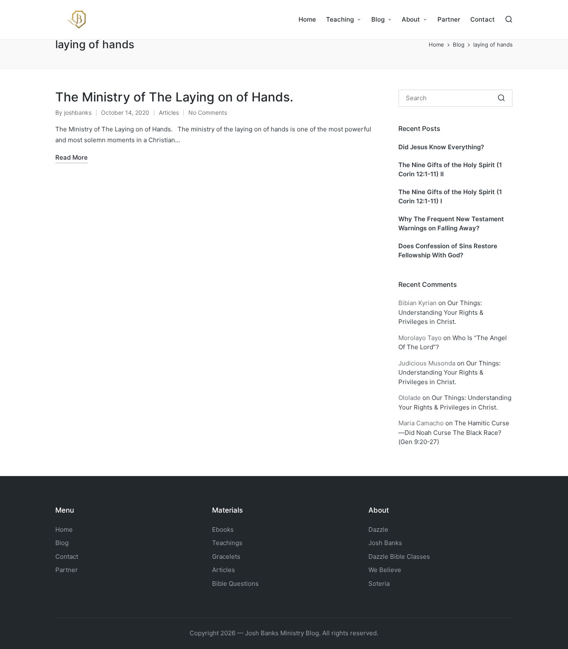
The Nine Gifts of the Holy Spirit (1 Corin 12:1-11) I (450, 196)
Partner (66, 570)
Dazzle (378, 529)
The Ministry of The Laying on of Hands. (174, 96)
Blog (62, 543)
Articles (169, 112)
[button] (501, 98)
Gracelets (226, 556)
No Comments (207, 112)
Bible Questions (235, 583)
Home (64, 529)
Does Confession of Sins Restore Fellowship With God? (447, 250)
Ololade (409, 398)
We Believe (384, 570)
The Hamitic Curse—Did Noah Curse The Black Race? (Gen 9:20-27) (453, 432)
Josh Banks (385, 543)
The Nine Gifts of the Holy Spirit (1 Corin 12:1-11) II (450, 169)
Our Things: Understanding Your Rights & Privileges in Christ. (441, 312)
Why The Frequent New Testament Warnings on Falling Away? (451, 223)
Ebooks (223, 529)
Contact (66, 556)
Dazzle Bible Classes (399, 556)
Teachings (227, 543)
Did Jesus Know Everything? (441, 147)
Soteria (379, 583)
